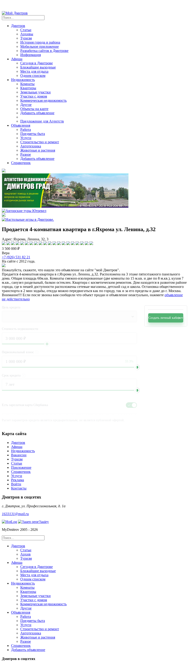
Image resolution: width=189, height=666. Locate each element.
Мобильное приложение (39, 46)
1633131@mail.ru (15, 514)
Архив (25, 554)
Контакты (19, 488)
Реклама (17, 480)
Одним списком (32, 76)
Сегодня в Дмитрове (36, 63)
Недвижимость (23, 451)
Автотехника (30, 146)
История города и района (40, 42)
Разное (25, 154)
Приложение (21, 467)
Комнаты (27, 84)
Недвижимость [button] (23, 80)
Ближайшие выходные (38, 67)
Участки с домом (33, 96)
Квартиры (28, 88)
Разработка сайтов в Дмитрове (44, 51)
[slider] (137, 367)
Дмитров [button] (18, 26)
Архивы (26, 34)
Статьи (25, 30)
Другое (26, 105)
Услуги (25, 138)
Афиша (16, 447)
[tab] (99, 552)
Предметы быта (32, 134)
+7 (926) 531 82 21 (16, 257)
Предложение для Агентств (42, 121)
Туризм (26, 38)
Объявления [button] (20, 125)
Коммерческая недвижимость (43, 100)
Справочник (21, 163)
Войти (16, 484)
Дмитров (18, 443)
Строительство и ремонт (39, 142)
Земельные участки (35, 92)
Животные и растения (37, 150)
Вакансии (19, 455)
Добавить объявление (37, 113)
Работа (25, 129)
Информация (30, 55)
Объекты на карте (34, 109)
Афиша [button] (16, 59)
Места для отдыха (34, 71)
